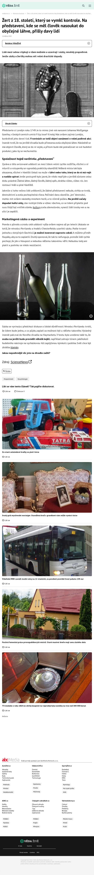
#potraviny (37, 784)
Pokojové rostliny (38, 806)
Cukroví (64, 804)
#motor (5, 788)
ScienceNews (19, 362)
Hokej (64, 776)
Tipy (33, 809)
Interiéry (5, 806)
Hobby (4, 804)
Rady (3, 776)
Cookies (32, 852)
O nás (20, 846)
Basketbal (65, 769)
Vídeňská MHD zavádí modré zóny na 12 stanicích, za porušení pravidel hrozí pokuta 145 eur (43, 579)
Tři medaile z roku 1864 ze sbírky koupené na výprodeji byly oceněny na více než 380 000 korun (44, 706)
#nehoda (6, 785)
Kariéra (29, 846)
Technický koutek (8, 778)
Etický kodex (24, 852)
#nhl (64, 792)
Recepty (64, 811)
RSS (38, 852)
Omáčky (64, 806)
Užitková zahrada (38, 811)
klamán (14, 347)
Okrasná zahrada (38, 804)
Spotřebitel (36, 776)
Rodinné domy (7, 813)
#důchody (36, 792)
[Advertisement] (47, 734)
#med (65, 823)
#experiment (8, 379)
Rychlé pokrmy (67, 813)
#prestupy (66, 785)
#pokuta (6, 823)
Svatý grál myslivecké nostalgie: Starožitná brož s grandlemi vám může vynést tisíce (39, 515)
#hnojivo (36, 826)
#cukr (65, 826)
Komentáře (36, 772)
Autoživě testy (7, 772)
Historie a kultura (18, 13)
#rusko (35, 788)
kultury (36, 207)
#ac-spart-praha (68, 788)
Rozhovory (35, 774)
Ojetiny (4, 774)
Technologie (36, 778)
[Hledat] (83, 5)
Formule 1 (65, 772)
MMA (63, 778)
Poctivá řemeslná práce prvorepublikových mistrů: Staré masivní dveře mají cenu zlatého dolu (44, 642)
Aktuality (5, 769)
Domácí (34, 769)
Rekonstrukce (6, 809)
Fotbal (64, 774)
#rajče (35, 823)
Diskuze (21, 391)
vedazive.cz (6, 13)
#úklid (5, 826)
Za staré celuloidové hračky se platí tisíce (20, 452)
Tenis (64, 780)
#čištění (5, 819)
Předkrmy (65, 809)
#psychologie (23, 379)
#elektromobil (8, 792)
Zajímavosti (6, 780)
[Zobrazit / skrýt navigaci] (90, 5)
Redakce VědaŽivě (13, 43)
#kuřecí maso (67, 819)
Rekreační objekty (8, 811)
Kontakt (39, 846)
